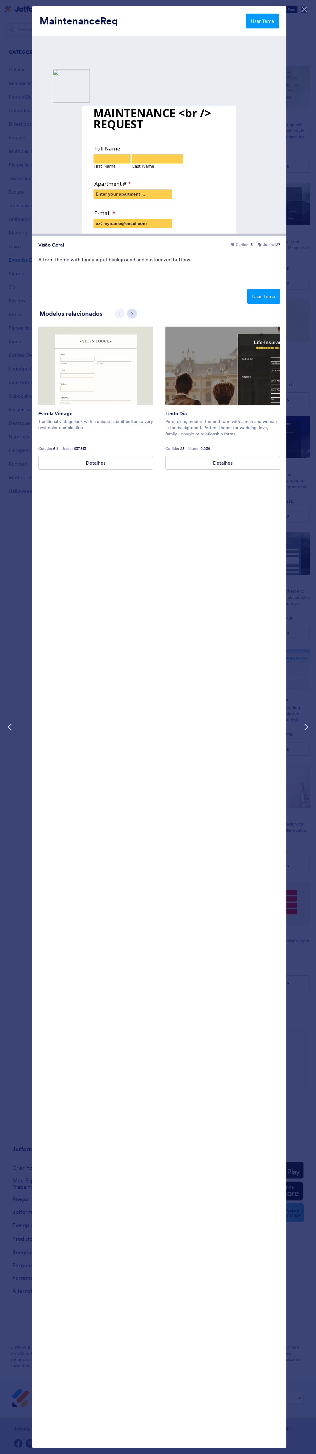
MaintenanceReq (79, 21)
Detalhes (96, 463)
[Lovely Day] (222, 366)
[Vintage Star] (95, 366)
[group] (95, 398)
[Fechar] (304, 9)
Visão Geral (51, 244)
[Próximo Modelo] (306, 727)
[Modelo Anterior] (10, 727)
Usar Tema (262, 21)
